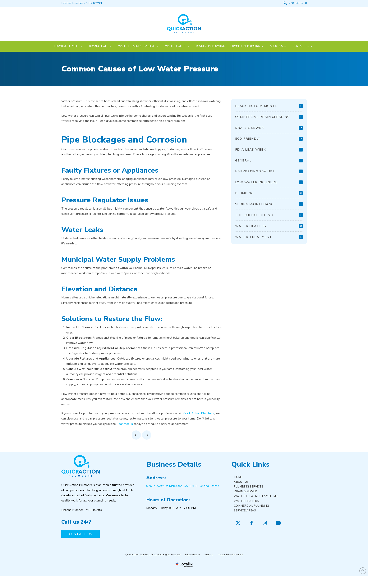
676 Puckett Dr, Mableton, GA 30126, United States (182, 486)
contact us (126, 424)
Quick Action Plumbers (198, 413)
